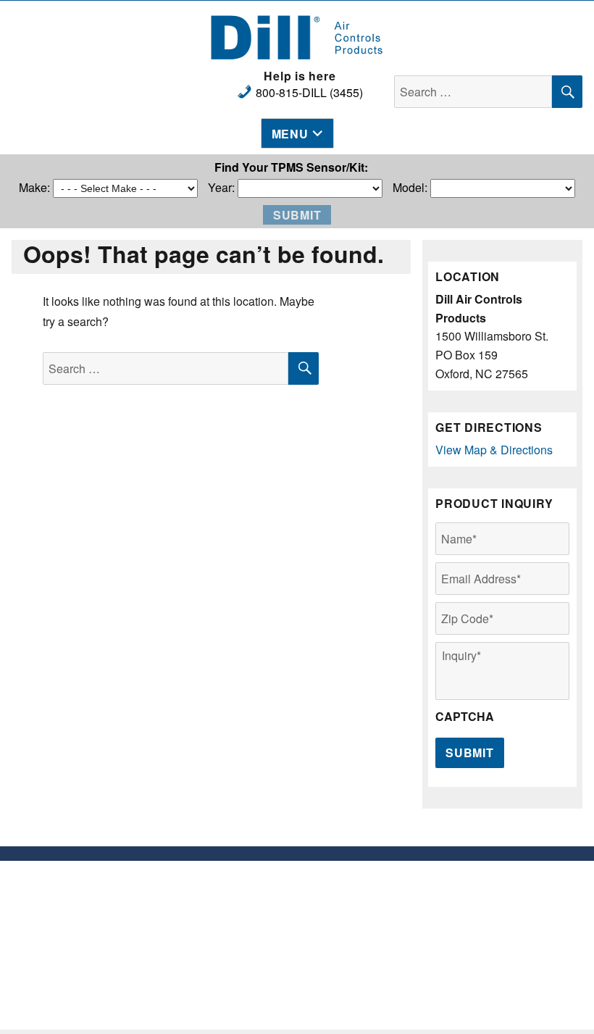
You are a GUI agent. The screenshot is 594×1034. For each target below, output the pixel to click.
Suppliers (371, 898)
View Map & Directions (494, 449)
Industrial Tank (223, 970)
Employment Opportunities (371, 884)
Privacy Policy (371, 913)
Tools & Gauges (222, 941)
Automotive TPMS (223, 913)
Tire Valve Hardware (223, 898)
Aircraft (223, 956)
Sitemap (371, 927)
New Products (222, 884)
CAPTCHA (464, 717)
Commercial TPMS (223, 927)
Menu (290, 133)
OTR (223, 985)
